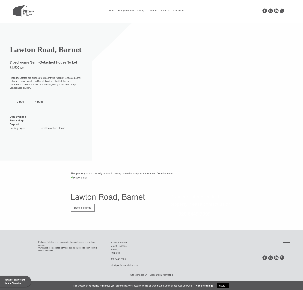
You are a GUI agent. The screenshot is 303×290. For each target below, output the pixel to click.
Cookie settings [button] (204, 285)
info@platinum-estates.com (124, 265)
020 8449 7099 (194, 213)
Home (112, 10)
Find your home (126, 10)
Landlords (152, 10)
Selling (140, 10)
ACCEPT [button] (223, 285)
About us (165, 10)
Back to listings (82, 207)
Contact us (178, 10)
